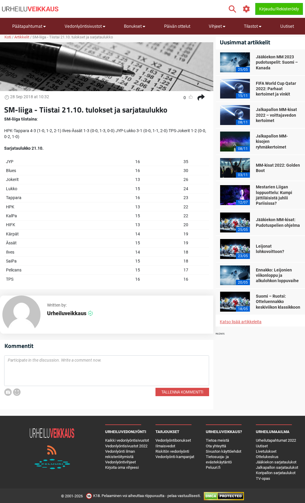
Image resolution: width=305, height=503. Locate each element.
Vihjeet (216, 26)
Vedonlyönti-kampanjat (174, 456)
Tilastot (251, 26)
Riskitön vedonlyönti (172, 451)
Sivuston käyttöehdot (223, 451)
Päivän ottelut (177, 26)
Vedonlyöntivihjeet (120, 462)
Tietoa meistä (217, 440)
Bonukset (133, 26)
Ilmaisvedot (165, 446)
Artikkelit (21, 37)
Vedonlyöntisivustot (84, 26)
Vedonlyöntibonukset (173, 440)
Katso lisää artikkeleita (241, 321)
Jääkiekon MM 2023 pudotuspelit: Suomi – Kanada (277, 62)
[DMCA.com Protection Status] (224, 495)
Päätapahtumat (27, 26)
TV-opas (263, 478)
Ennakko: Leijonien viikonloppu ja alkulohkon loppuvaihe (277, 275)
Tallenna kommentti (182, 392)
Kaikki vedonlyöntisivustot (127, 440)
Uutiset (287, 26)
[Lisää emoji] (17, 392)
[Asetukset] (246, 9)
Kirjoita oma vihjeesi (122, 467)
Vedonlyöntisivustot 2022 (126, 446)
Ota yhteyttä (216, 446)
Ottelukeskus (267, 456)
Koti (7, 37)
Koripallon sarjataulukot (275, 473)
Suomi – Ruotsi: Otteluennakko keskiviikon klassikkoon (278, 301)
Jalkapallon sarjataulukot (277, 467)
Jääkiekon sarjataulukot (276, 462)
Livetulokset (266, 451)
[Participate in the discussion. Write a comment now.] (106, 370)
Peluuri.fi (213, 467)
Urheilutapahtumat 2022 (276, 440)
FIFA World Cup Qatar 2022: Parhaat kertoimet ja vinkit (276, 88)
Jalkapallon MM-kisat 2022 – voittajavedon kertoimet (276, 115)
